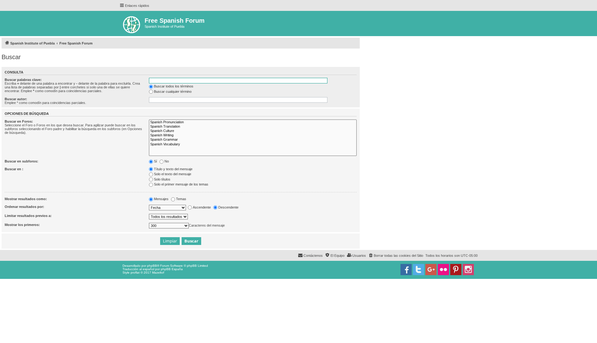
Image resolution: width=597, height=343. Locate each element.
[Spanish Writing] (253, 135)
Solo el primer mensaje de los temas (181, 184)
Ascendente (202, 207)
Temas (181, 199)
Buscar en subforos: (21, 161)
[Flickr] (443, 269)
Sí (155, 161)
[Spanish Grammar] (253, 140)
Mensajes (161, 199)
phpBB (152, 265)
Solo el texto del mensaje (172, 174)
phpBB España (172, 269)
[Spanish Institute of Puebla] (132, 23)
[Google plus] (431, 269)
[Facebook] (406, 269)
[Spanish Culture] (253, 131)
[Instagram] (468, 269)
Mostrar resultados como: (26, 199)
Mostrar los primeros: (22, 225)
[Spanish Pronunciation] (253, 122)
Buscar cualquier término (173, 91)
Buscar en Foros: (19, 121)
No (166, 161)
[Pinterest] (455, 269)
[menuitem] (395, 255)
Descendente (228, 207)
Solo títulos (162, 179)
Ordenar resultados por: (24, 207)
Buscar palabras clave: (23, 80)
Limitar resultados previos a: (28, 216)
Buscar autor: (16, 99)
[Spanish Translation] (253, 127)
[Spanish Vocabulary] (253, 144)
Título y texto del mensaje (173, 169)
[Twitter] (418, 269)
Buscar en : (14, 169)
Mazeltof (158, 272)
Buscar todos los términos (173, 86)
